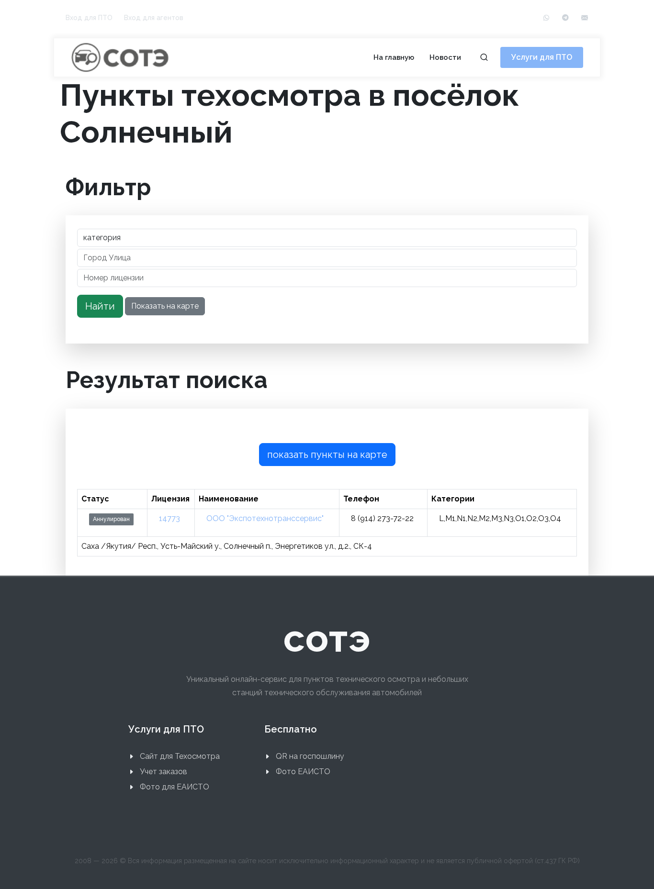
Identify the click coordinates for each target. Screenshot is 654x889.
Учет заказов (163, 771)
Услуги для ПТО (541, 57)
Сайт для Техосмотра (180, 756)
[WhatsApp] (546, 18)
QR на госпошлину (310, 756)
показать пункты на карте (327, 454)
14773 (169, 518)
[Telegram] (565, 18)
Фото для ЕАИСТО (174, 786)
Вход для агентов (153, 18)
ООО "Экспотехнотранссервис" (265, 518)
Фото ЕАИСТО (303, 771)
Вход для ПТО (89, 18)
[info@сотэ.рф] (584, 18)
